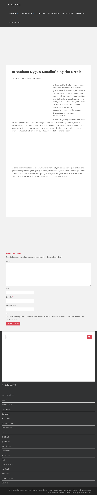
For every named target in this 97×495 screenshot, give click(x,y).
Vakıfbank (5, 469)
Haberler (41, 13)
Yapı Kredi (5, 473)
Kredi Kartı (14, 4)
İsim (8, 289)
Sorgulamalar (27, 13)
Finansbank (6, 418)
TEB (3, 460)
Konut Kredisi (67, 13)
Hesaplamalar (14, 22)
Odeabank (6, 451)
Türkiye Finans (7, 464)
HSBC (4, 432)
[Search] (89, 337)
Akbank (4, 400)
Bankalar (13, 13)
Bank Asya (6, 409)
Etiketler (5, 483)
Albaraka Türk (7, 405)
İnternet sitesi (11, 305)
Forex (29, 79)
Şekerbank (6, 455)
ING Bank (5, 437)
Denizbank (6, 414)
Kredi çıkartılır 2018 (9, 385)
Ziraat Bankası (7, 478)
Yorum (8, 261)
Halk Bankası (7, 428)
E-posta (9, 297)
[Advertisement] (48, 48)
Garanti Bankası (8, 423)
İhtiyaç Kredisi (53, 13)
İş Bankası (6, 441)
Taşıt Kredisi (80, 13)
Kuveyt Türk (6, 446)
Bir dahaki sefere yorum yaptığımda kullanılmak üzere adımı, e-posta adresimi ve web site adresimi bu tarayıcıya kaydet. (45, 317)
